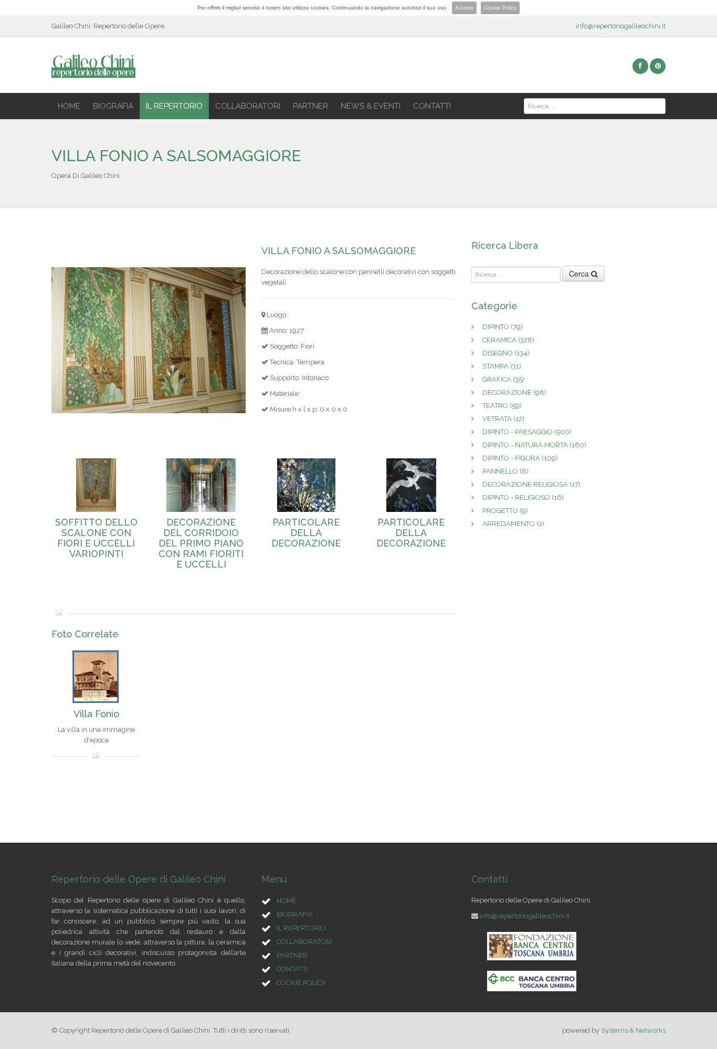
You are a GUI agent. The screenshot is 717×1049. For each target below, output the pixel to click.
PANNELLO (505, 471)
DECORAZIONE (514, 392)
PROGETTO (505, 511)
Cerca (580, 273)
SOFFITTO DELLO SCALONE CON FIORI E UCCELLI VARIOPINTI (96, 538)
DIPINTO (502, 327)
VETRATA (503, 419)
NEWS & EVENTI (370, 106)
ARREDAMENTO (513, 524)
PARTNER (310, 106)
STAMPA (501, 366)
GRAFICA (503, 379)
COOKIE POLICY (301, 983)
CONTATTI (432, 106)
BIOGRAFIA (113, 106)
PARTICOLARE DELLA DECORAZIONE (306, 533)
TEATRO (502, 406)
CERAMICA (508, 340)
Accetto (464, 8)
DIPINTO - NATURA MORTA (534, 445)
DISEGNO (506, 353)
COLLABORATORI (247, 106)
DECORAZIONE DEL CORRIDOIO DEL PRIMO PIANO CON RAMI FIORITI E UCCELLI (201, 543)
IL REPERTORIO (174, 106)
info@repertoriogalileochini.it (621, 26)
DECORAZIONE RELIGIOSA (531, 484)
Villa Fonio (96, 714)
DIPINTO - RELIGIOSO (523, 497)
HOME (69, 106)
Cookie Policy (500, 8)
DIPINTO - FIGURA (520, 458)
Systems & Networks (633, 1030)
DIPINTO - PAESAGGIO (527, 432)
